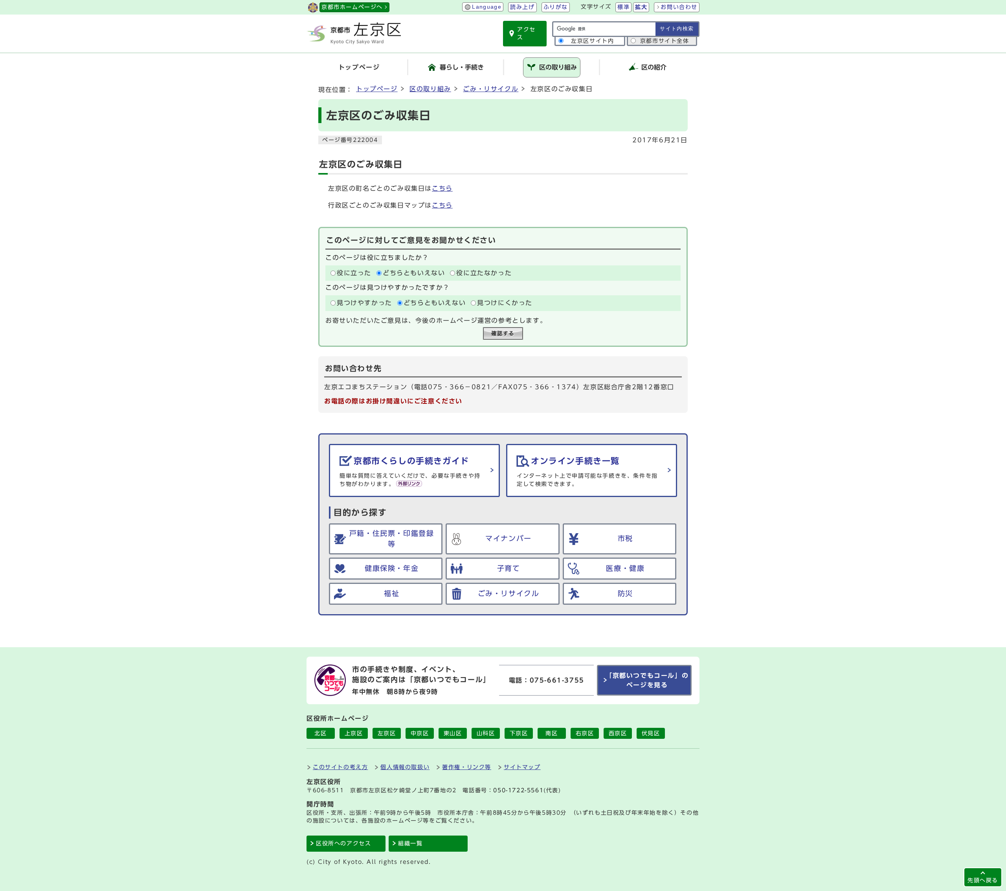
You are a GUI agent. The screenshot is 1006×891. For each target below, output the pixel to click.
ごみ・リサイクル (490, 89)
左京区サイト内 (592, 41)
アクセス (526, 33)
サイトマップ (522, 767)
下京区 (519, 733)
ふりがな (555, 7)
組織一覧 (410, 843)
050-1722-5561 (518, 790)
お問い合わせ (679, 7)
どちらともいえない (414, 273)
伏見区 (651, 733)
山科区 (486, 733)
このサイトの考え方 (340, 767)
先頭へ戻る (982, 880)
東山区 (453, 733)
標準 (623, 7)
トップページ (377, 89)
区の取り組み (430, 89)
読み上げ (522, 7)
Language (486, 7)
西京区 (618, 733)
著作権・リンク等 (466, 767)
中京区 (420, 733)
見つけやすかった (364, 303)
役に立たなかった (484, 273)
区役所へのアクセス (343, 843)
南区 (551, 733)
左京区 (387, 733)
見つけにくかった (504, 303)
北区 (320, 733)
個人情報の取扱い (405, 767)
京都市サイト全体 (664, 41)
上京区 (354, 733)
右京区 (585, 733)
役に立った (354, 273)
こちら (442, 188)
